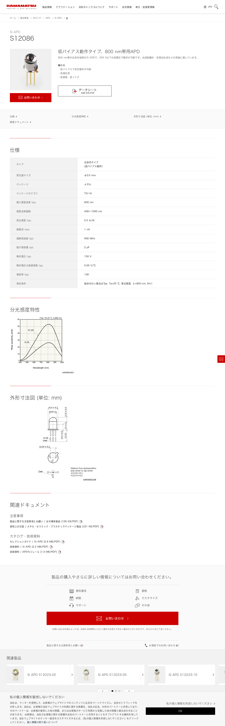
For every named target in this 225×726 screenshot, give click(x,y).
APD (48, 18)
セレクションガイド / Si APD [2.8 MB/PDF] (35, 541)
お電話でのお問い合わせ (162, 645)
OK (180, 711)
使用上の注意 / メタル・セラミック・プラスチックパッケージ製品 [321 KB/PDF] (54, 526)
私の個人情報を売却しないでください (189, 703)
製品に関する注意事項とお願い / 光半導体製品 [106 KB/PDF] (44, 521)
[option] (40, 674)
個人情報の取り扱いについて (42, 722)
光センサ (37, 18)
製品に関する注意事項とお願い (63, 645)
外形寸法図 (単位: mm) (146, 116)
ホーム (13, 18)
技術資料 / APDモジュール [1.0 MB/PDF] (33, 551)
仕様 (12, 116)
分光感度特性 (79, 116)
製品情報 (24, 18)
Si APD (58, 18)
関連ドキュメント (19, 122)
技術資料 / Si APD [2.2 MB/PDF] (29, 546)
